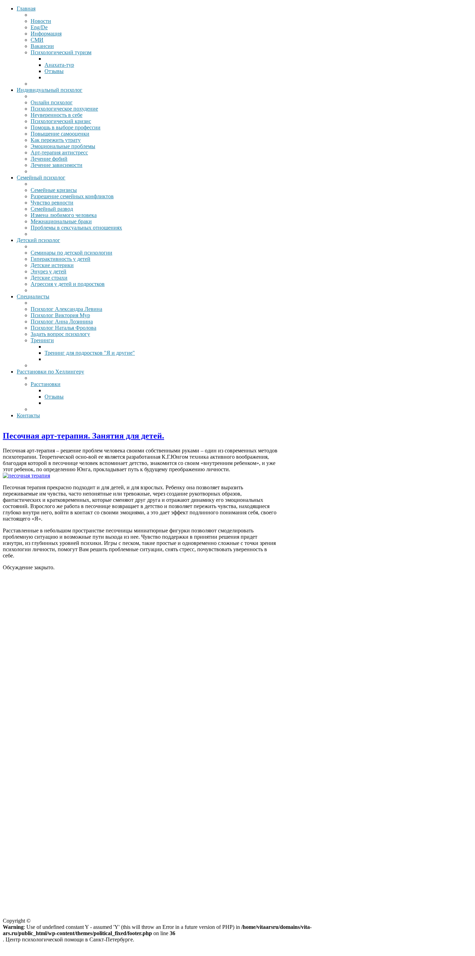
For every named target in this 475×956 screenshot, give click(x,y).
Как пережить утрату (56, 140)
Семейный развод (52, 209)
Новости (41, 21)
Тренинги (42, 340)
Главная (26, 8)
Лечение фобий (49, 159)
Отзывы (54, 71)
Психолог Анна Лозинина (62, 321)
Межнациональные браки (61, 221)
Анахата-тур (59, 65)
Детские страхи (49, 278)
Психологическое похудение (64, 109)
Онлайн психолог (52, 102)
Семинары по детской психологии (71, 253)
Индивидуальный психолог (49, 90)
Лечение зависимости (56, 165)
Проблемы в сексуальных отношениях (76, 228)
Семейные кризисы (54, 190)
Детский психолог (38, 240)
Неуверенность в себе (56, 115)
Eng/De (39, 27)
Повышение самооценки (60, 134)
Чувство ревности (52, 203)
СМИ (37, 40)
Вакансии (42, 46)
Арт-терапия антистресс (59, 152)
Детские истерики (52, 265)
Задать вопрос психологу (60, 334)
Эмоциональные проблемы (63, 146)
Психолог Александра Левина (66, 309)
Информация (46, 34)
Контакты (28, 415)
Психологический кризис (61, 121)
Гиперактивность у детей (60, 259)
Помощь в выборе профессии (65, 127)
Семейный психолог (41, 177)
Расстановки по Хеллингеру (50, 372)
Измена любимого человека (64, 215)
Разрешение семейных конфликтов (72, 196)
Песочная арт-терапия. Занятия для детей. (83, 435)
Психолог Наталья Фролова (63, 328)
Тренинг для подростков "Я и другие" (90, 353)
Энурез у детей (48, 271)
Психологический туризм (61, 52)
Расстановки (46, 384)
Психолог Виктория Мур (60, 315)
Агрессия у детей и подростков (68, 284)
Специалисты (33, 296)
